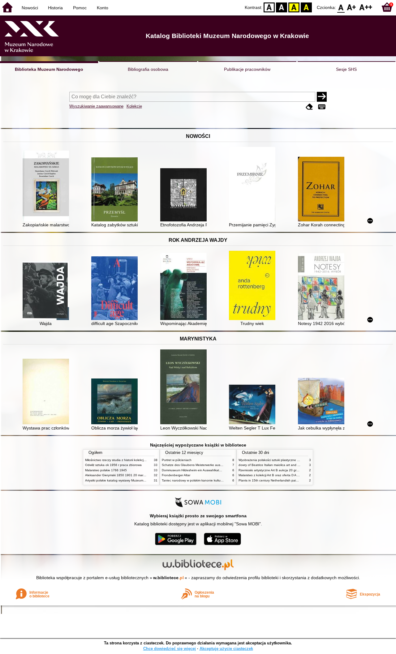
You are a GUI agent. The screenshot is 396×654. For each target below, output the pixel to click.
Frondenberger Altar (176, 475)
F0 (341, 7)
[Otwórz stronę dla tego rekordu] (47, 187)
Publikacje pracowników (247, 69)
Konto (102, 7)
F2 (366, 7)
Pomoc (80, 7)
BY (306, 7)
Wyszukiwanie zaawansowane (96, 106)
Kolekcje (134, 106)
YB (294, 7)
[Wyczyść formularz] (309, 107)
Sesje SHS (346, 69)
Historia (55, 7)
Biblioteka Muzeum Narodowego (49, 69)
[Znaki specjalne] (322, 107)
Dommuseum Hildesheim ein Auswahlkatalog (193, 470)
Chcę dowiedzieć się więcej (169, 648)
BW (282, 7)
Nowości (30, 7)
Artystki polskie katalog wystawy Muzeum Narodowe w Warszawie (131, 480)
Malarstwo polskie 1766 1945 (106, 470)
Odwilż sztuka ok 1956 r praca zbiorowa (113, 465)
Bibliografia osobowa (148, 69)
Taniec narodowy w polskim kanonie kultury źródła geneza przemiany (211, 480)
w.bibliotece (168, 577)
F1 (352, 7)
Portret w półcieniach (177, 460)
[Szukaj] (322, 97)
